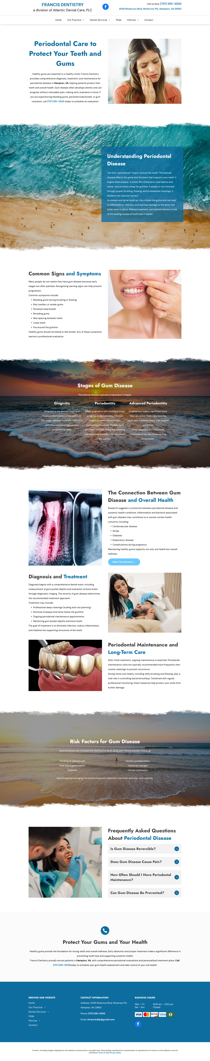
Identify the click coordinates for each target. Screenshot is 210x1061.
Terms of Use (103, 1053)
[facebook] (105, 7)
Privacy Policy (115, 1053)
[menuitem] (59, 20)
